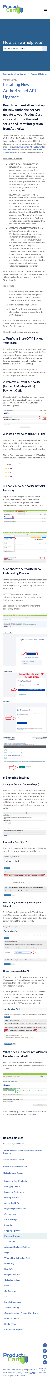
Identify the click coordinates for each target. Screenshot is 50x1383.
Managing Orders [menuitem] (12, 1186)
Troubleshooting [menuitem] (11, 1307)
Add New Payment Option (13, 1144)
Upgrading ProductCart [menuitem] (15, 1208)
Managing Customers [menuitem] (14, 1192)
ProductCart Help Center (14, 74)
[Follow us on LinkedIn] (45, 1357)
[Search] (44, 48)
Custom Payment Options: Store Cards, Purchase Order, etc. (22, 1151)
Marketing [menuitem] (9, 1263)
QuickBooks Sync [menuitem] (12, 1280)
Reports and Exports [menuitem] (13, 1329)
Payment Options (39, 74)
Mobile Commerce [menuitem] (12, 1302)
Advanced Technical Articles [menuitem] (17, 1247)
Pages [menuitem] (7, 1252)
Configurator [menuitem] (10, 1291)
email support (30, 1114)
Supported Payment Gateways (15, 1166)
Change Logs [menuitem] (10, 1214)
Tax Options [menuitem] (9, 1241)
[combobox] (22, 48)
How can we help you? (23, 42)
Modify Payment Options (13, 1173)
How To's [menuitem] (8, 1269)
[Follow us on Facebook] (45, 1345)
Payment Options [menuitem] (12, 1236)
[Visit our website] (45, 1351)
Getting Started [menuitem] (11, 1197)
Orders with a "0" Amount (13, 1160)
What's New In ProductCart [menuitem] (17, 1258)
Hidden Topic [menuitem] (10, 1324)
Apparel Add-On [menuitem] (11, 1203)
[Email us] (45, 1362)
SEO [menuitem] (6, 1296)
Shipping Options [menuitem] (12, 1230)
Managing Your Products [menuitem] (15, 1181)
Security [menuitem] (8, 1225)
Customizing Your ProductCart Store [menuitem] (21, 1313)
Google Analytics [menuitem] (12, 1274)
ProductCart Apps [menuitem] (12, 1318)
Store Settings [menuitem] (10, 1219)
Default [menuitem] (7, 1285)
